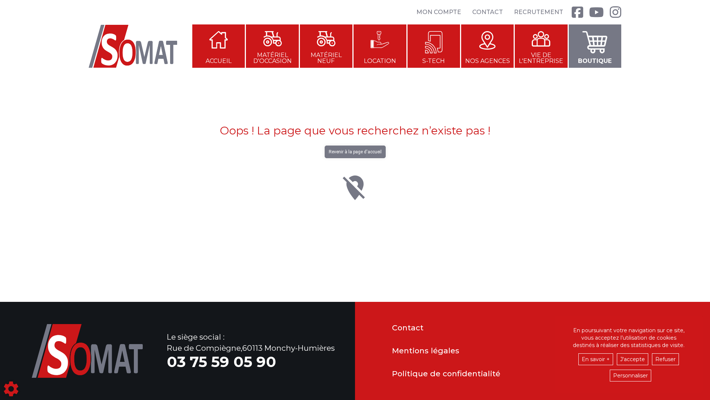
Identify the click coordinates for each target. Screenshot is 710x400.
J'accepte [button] (632, 359)
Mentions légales (425, 351)
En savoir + (596, 359)
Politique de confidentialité (446, 374)
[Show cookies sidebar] (11, 388)
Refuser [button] (665, 359)
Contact (487, 12)
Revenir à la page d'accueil (355, 151)
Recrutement (538, 12)
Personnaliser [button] (630, 375)
